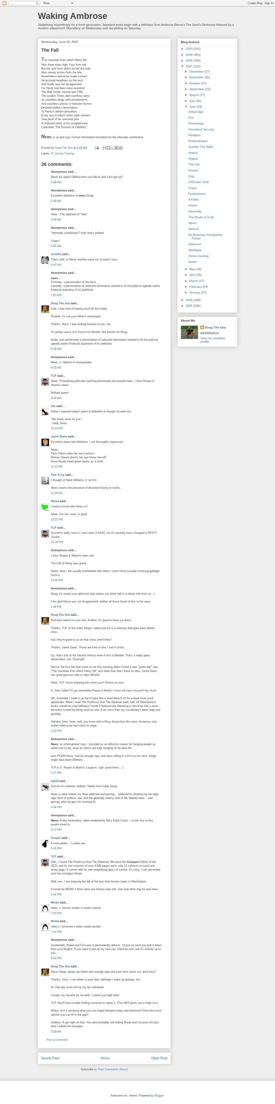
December (196, 71)
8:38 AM (56, 349)
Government (196, 193)
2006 (189, 300)
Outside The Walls (200, 146)
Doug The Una (60, 303)
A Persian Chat (198, 182)
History (193, 152)
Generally (195, 211)
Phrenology (196, 123)
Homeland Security (201, 129)
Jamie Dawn (59, 436)
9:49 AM (56, 398)
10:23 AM (57, 428)
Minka (55, 902)
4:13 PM (56, 829)
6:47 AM (56, 264)
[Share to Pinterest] (121, 148)
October (195, 83)
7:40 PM (56, 913)
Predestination (198, 141)
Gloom (192, 205)
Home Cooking (198, 256)
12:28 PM (57, 542)
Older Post (159, 1058)
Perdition (194, 135)
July (192, 101)
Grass (192, 188)
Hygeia (193, 158)
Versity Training (64, 153)
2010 (189, 48)
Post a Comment (57, 1039)
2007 (189, 66)
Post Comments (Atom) (113, 1069)
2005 (189, 305)
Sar (53, 406)
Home (105, 1058)
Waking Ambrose (72, 16)
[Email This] (104, 148)
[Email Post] (96, 147)
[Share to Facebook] (117, 148)
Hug (191, 176)
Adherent (194, 244)
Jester (192, 261)
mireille (56, 254)
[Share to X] (112, 148)
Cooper (56, 837)
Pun (191, 117)
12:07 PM (57, 519)
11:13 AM (57, 466)
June (193, 106)
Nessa (55, 501)
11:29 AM (57, 493)
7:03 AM (56, 295)
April (192, 275)
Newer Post (50, 1058)
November (196, 77)
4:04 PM (56, 807)
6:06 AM (56, 246)
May (192, 269)
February (196, 286)
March (194, 281)
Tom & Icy (57, 474)
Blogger (158, 1095)
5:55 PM (56, 848)
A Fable (193, 199)
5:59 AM (56, 219)
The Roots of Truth (201, 217)
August (194, 95)
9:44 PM (56, 958)
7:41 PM (56, 931)
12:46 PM (57, 580)
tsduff (54, 781)
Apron (192, 223)
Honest (193, 170)
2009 (189, 54)
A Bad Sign (195, 111)
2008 (189, 60)
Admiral (193, 229)
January (195, 292)
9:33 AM (56, 367)
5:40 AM (56, 201)
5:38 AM (56, 182)
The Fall (194, 164)
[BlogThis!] (108, 148)
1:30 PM (56, 606)
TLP (53, 375)
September (197, 89)
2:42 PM (56, 730)
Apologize (195, 250)
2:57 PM (56, 772)
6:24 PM (56, 894)
